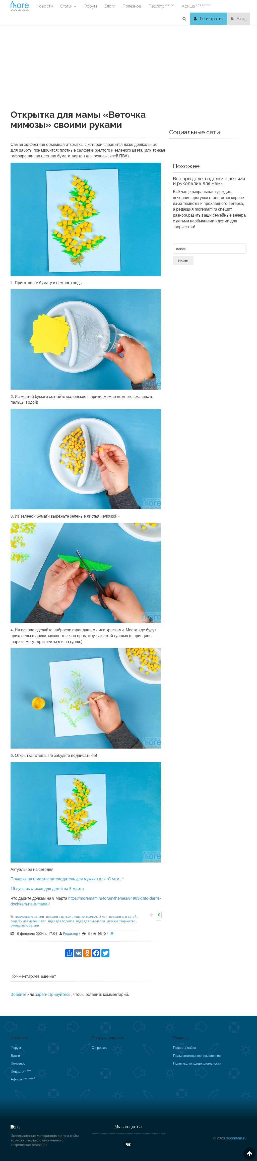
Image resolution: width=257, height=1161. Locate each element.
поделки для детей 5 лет (28, 921)
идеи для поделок (61, 921)
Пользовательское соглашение (197, 1055)
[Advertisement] (128, 74)
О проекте (99, 1047)
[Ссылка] (113, 933)
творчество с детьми (29, 916)
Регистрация (211, 18)
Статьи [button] (67, 6)
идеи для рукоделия (90, 921)
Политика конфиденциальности (197, 1063)
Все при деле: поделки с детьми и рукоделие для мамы (209, 181)
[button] (184, 19)
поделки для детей (122, 916)
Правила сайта (184, 1047)
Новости (44, 6)
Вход (241, 18)
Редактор (70, 933)
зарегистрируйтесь (53, 994)
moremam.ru (236, 1137)
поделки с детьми (58, 916)
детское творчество (121, 921)
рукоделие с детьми (25, 925)
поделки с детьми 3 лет (90, 916)
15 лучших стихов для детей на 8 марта (47, 888)
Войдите (18, 994)
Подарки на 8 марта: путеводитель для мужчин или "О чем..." (67, 879)
